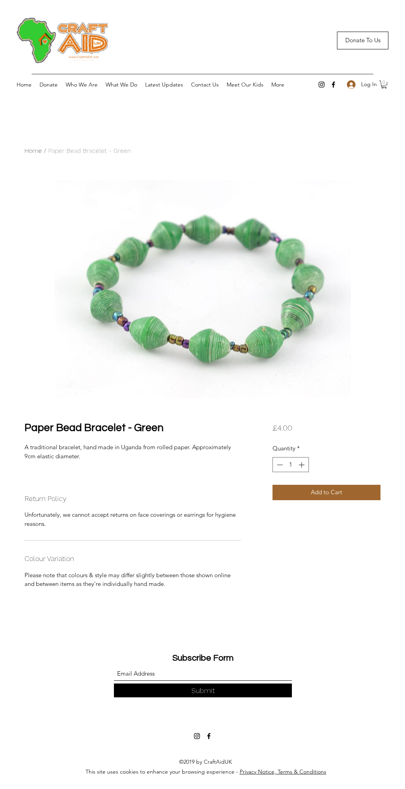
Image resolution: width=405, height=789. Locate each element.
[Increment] (302, 465)
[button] (384, 85)
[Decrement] (279, 465)
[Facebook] (333, 85)
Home (33, 150)
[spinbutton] (290, 465)
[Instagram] (322, 85)
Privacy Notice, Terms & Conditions (283, 771)
